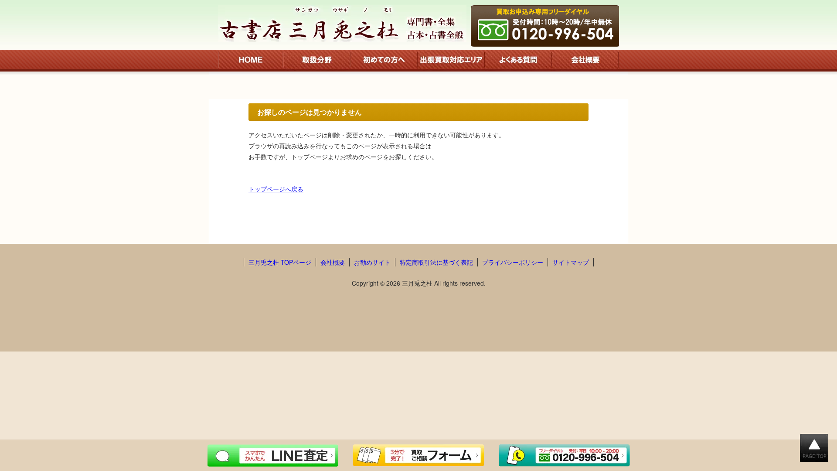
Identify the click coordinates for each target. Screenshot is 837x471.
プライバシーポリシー (512, 262)
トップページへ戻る (275, 188)
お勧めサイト (372, 262)
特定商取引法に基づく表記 (436, 262)
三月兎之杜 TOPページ (279, 262)
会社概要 (332, 262)
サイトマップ (570, 262)
